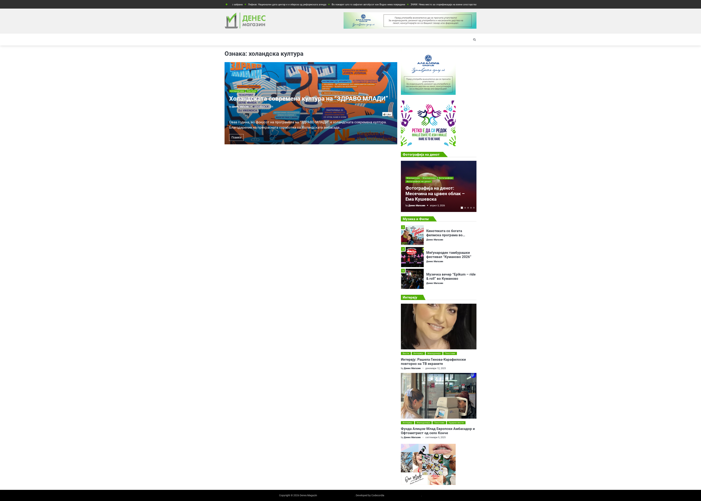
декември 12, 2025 (435, 368)
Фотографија (446, 178)
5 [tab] (474, 207)
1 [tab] (462, 208)
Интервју (418, 353)
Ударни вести (456, 423)
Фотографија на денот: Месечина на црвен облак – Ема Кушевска (435, 193)
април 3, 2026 (437, 205)
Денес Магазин (240, 106)
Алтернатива (237, 91)
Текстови (450, 353)
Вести (406, 353)
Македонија (413, 178)
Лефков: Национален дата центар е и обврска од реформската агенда (261, 4)
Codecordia (377, 495)
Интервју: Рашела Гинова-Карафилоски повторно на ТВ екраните (433, 361)
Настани (251, 91)
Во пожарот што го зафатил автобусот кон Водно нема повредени (342, 4)
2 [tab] (465, 207)
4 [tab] (471, 207)
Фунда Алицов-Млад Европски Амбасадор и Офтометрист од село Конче (438, 431)
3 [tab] (468, 207)
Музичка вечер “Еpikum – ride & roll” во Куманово (451, 254)
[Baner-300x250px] (428, 145)
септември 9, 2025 (435, 437)
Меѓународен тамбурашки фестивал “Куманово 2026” (448, 233)
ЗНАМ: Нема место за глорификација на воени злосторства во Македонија (426, 4)
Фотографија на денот (419, 181)
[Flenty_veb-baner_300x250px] (428, 94)
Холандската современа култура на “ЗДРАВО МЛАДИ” (308, 98)
